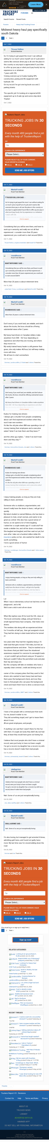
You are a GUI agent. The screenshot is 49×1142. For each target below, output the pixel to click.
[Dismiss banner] (46, 4)
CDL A (9, 165)
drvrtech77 (23, 1019)
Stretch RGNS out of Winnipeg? (29, 958)
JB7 (16, 1000)
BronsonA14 (25, 1039)
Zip (6, 141)
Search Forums (9, 19)
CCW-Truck (13, 967)
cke (25, 447)
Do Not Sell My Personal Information (24, 1125)
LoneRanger (20, 289)
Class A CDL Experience (15, 150)
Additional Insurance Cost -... (25, 994)
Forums (24, 13)
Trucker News (23, 1110)
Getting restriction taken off (31, 1030)
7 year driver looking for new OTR (30, 1074)
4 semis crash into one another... (30, 1017)
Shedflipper (24, 1005)
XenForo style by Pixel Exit (24, 1134)
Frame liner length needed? (30, 1036)
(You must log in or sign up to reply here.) (15, 927)
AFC (16, 996)
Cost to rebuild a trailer (24, 989)
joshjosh (21, 960)
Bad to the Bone (20, 998)
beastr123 (32, 243)
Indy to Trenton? (27, 1043)
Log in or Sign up (39, 10)
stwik (9, 803)
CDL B (19, 165)
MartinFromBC (17, 190)
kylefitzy (13, 803)
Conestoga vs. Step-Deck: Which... (27, 1063)
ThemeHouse (37, 1138)
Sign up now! (25, 940)
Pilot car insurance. (26, 1003)
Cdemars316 (13, 987)
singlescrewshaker (20, 243)
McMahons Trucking (16, 1054)
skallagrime (16, 769)
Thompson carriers (25, 1067)
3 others (31, 362)
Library (23, 1114)
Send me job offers (24, 170)
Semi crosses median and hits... (30, 1023)
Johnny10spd (26, 1032)
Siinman (7, 362)
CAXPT (22, 692)
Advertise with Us (23, 1118)
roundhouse (16, 256)
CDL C (29, 165)
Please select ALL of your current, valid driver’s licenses (20, 161)
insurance (7, 537)
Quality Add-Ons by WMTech (24, 1136)
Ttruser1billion (17, 49)
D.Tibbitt (22, 362)
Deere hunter (13, 973)
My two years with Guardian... (26, 1058)
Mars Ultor (22, 1076)
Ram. (17, 1065)
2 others (31, 447)
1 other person (39, 550)
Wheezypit (23, 1069)
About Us (23, 1106)
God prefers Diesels (16, 447)
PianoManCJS (26, 1045)
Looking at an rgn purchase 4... (26, 954)
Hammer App (23, 1122)
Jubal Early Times (10, 289)
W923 (18, 991)
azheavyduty (14, 756)
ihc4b (18, 956)
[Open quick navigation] (44, 24)
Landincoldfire (15, 362)
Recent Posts (20, 19)
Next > (11, 38)
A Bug (18, 1060)
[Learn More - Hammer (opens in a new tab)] (24, 4)
